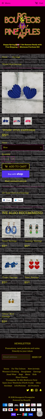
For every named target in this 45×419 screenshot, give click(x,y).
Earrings (16, 57)
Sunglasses (26, 372)
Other (38, 383)
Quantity (6, 154)
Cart (40, 3)
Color (4, 143)
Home (4, 57)
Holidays (8, 386)
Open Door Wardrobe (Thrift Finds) (18, 383)
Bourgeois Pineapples (25, 397)
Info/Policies (20, 386)
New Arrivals (33, 369)
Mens (27, 374)
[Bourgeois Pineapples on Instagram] (36, 390)
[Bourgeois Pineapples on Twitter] (27, 390)
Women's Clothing (10, 372)
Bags (21, 374)
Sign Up (37, 357)
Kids (34, 374)
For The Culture (19, 369)
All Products (33, 386)
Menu (7, 3)
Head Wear (11, 374)
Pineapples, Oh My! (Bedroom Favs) (21, 380)
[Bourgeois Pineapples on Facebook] (32, 390)
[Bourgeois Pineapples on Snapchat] (40, 390)
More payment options (15, 181)
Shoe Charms (22, 377)
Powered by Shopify (21, 400)
